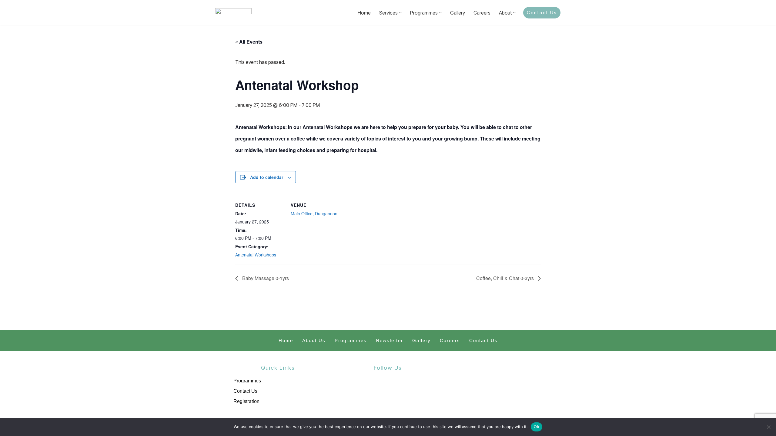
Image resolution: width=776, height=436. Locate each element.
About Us (314, 340)
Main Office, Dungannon (314, 213)
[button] (400, 13)
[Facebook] (373, 391)
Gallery (457, 13)
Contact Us (542, 12)
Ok (536, 426)
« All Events (249, 41)
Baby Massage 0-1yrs (265, 278)
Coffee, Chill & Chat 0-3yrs (505, 278)
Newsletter (389, 340)
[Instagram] (402, 391)
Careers (481, 13)
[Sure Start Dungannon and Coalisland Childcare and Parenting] (233, 12)
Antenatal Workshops (255, 255)
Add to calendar (266, 177)
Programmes (351, 340)
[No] (768, 427)
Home (364, 13)
